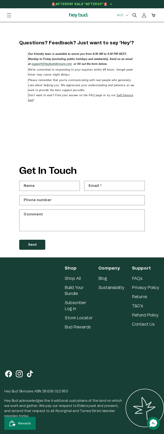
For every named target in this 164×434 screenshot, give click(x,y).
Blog (102, 278)
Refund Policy (145, 315)
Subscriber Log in (75, 305)
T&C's (137, 305)
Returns (139, 296)
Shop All (73, 278)
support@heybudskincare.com (51, 63)
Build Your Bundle (74, 290)
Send (32, 245)
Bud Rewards (78, 326)
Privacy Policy (145, 287)
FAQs (137, 278)
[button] (9, 15)
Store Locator (79, 317)
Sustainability (111, 287)
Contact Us (143, 324)
